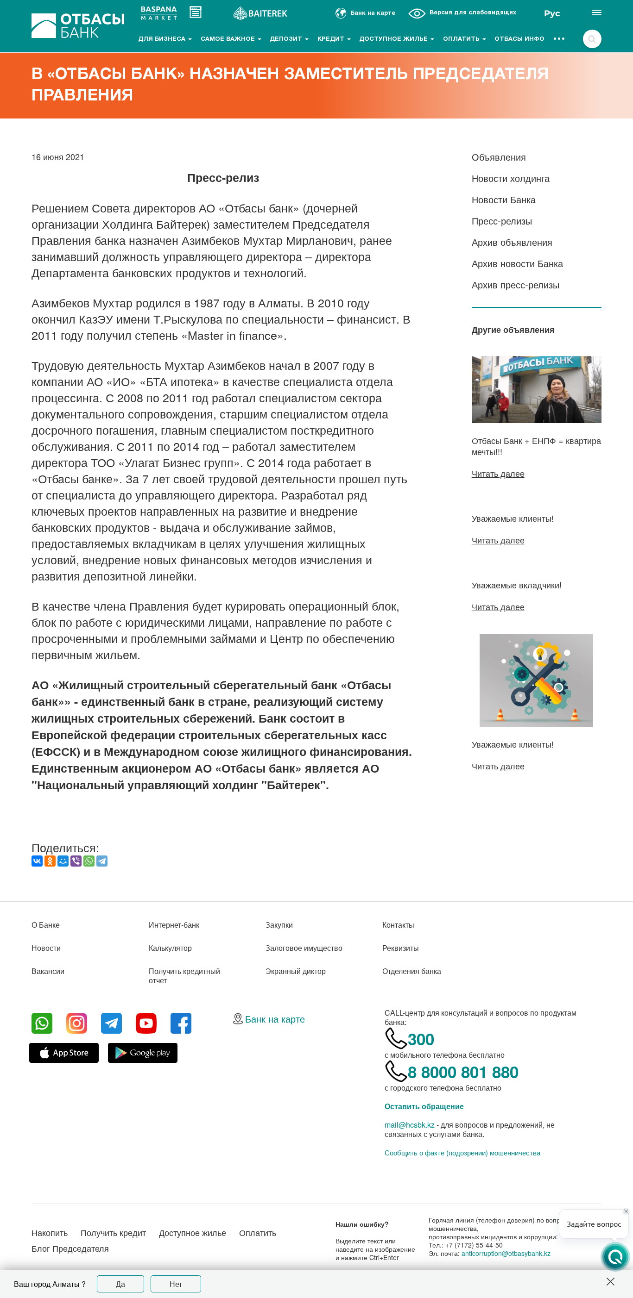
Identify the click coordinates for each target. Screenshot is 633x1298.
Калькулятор (170, 947)
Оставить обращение (424, 1106)
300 (421, 1038)
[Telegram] (102, 861)
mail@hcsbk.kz (410, 1124)
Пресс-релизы (502, 220)
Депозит (287, 39)
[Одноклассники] (50, 861)
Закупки (279, 924)
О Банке (46, 924)
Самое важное (229, 39)
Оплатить (462, 39)
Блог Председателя (70, 1248)
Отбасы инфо (519, 39)
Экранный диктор (296, 971)
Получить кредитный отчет (184, 976)
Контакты (398, 924)
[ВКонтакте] (37, 861)
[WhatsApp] (89, 861)
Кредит (331, 39)
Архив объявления (512, 242)
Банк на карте (275, 1018)
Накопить (50, 1232)
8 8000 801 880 (463, 1071)
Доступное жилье (394, 39)
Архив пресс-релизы (515, 284)
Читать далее (498, 473)
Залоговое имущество (304, 947)
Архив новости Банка (517, 263)
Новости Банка (504, 199)
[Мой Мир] (63, 861)
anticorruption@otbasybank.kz (506, 1253)
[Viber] (76, 861)
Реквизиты (400, 947)
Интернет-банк (174, 924)
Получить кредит (113, 1232)
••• (559, 39)
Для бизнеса (162, 39)
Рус (552, 13)
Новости (46, 947)
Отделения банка (411, 971)
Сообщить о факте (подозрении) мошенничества (462, 1152)
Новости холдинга (511, 178)
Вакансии (48, 971)
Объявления (499, 156)
